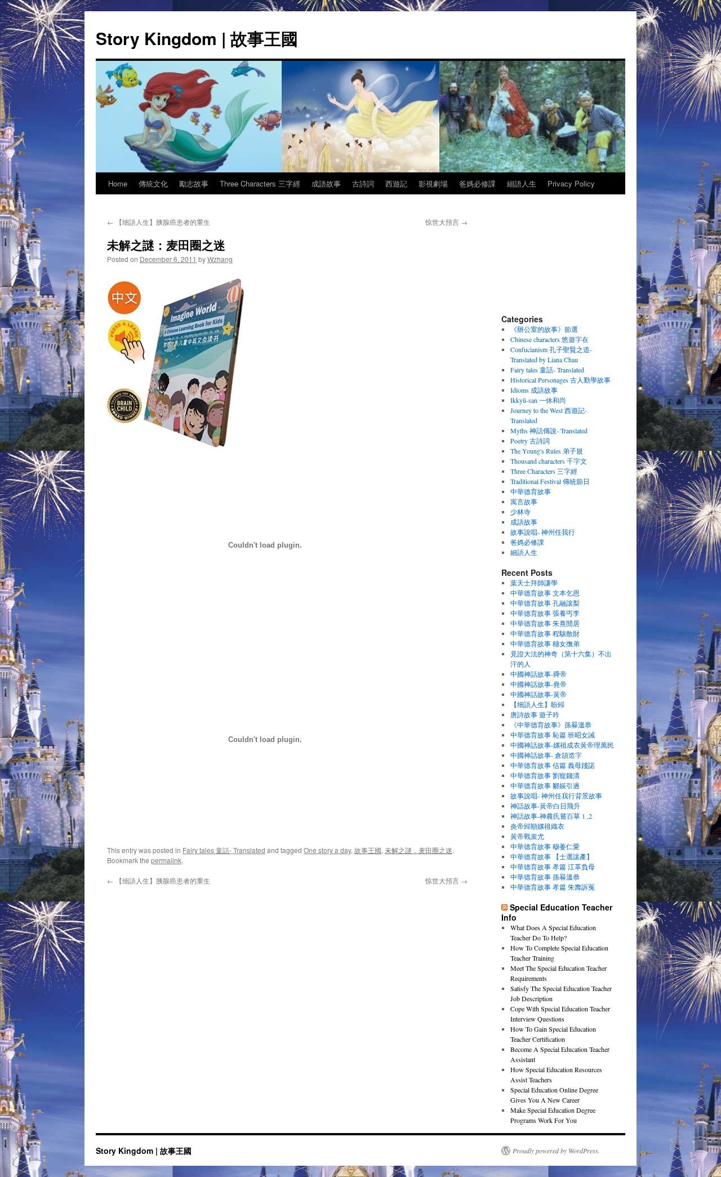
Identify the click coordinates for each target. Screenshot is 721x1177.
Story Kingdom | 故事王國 (197, 38)
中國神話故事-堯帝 (538, 684)
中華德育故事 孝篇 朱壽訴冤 (552, 886)
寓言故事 (523, 501)
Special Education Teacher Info (556, 912)
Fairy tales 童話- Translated (224, 850)
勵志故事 (193, 183)
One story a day (327, 850)
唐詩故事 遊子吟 (534, 714)
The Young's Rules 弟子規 (546, 450)
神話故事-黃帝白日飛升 (545, 805)
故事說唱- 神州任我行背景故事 (556, 795)
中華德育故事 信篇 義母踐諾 (552, 765)
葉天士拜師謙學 (534, 582)
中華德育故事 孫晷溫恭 (545, 876)
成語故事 (326, 183)
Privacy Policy (571, 183)
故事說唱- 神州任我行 (542, 531)
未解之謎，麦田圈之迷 (418, 850)
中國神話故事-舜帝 (538, 673)
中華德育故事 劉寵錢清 (545, 775)
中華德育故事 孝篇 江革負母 (552, 866)
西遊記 (396, 183)
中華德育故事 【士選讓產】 (551, 856)
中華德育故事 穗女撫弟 (545, 643)
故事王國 (367, 850)
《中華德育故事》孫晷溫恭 (550, 724)
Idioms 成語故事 (534, 389)
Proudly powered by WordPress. (556, 1150)
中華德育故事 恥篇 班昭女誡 (552, 734)
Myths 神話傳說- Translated (549, 430)
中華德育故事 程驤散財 (545, 633)
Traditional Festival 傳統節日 (550, 481)
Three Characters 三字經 (260, 183)
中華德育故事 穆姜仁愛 (545, 846)
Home (117, 183)
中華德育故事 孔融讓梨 (545, 602)
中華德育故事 (530, 491)
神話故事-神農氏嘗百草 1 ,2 (551, 815)
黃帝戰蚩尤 (527, 836)
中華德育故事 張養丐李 (545, 613)
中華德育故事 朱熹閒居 (545, 623)
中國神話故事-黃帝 (538, 694)
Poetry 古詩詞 (530, 440)
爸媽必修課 (477, 183)
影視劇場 (433, 183)
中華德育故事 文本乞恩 (545, 592)
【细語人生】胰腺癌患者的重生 (158, 221)
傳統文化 (153, 183)
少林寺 (520, 511)
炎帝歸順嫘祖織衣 (537, 825)
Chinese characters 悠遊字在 (549, 339)
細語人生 (521, 183)
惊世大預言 (446, 221)
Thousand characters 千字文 (548, 460)
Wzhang (220, 259)
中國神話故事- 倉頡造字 (546, 755)
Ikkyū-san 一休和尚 (538, 400)
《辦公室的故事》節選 (544, 329)
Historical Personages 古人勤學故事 (560, 379)
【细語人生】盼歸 (537, 704)
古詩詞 (363, 183)
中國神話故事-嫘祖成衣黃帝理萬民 (562, 744)
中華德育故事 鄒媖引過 (545, 785)
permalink (166, 860)
